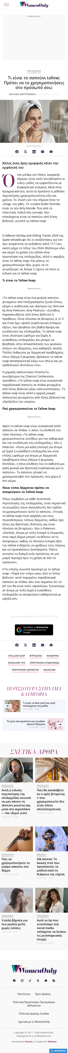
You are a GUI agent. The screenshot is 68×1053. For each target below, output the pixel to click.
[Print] (51, 151)
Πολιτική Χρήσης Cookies (34, 1013)
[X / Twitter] (25, 151)
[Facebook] (17, 151)
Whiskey (52, 1041)
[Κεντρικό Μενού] (6, 5)
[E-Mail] (42, 151)
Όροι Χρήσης (43, 994)
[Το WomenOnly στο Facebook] (14, 980)
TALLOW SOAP (17, 655)
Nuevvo (29, 1041)
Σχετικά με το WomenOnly (34, 1021)
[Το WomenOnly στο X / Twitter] (38, 980)
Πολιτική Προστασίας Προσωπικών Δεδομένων (34, 1003)
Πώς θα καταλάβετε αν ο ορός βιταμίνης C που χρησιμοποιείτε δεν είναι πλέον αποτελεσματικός (51, 799)
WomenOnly (34, 970)
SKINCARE (50, 669)
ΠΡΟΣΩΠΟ (34, 71)
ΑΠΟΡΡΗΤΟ (60, 1050)
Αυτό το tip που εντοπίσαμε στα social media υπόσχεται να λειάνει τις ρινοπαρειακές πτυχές (51, 929)
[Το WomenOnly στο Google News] (45, 980)
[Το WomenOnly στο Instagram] (22, 980)
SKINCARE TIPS (17, 662)
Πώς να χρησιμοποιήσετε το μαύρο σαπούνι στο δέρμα (16, 864)
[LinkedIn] (34, 151)
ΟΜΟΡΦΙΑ (53, 655)
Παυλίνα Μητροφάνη (22, 94)
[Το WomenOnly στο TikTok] (30, 980)
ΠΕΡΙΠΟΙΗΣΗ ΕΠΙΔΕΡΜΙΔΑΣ (45, 662)
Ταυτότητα (23, 994)
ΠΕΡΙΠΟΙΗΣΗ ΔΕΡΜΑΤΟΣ (26, 669)
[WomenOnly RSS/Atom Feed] (53, 980)
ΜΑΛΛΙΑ (41, 854)
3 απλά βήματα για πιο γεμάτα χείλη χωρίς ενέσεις (15, 924)
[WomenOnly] (34, 5)
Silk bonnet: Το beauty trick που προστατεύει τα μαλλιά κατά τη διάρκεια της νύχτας (51, 866)
